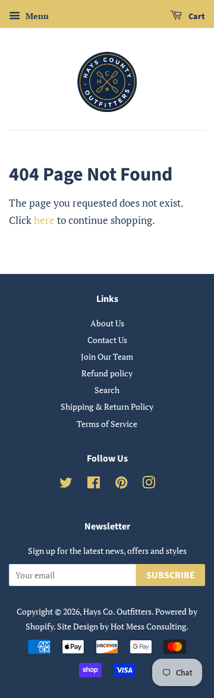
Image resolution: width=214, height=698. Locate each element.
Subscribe (170, 575)
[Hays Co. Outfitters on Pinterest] (121, 484)
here (44, 220)
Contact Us (107, 339)
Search (107, 389)
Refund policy (107, 373)
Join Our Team (107, 356)
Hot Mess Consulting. (149, 626)
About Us (107, 323)
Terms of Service (107, 423)
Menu (36, 15)
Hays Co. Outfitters (117, 611)
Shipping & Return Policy (107, 406)
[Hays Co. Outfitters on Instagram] (148, 484)
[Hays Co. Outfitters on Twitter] (66, 484)
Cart (196, 17)
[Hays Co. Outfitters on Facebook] (93, 484)
